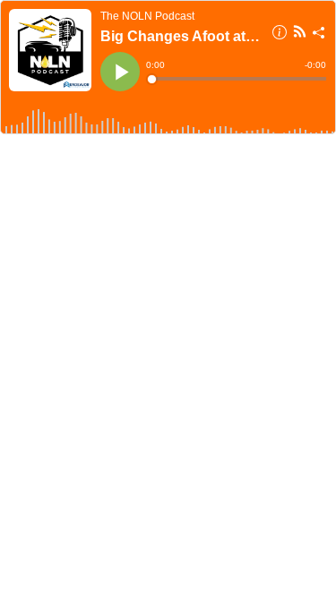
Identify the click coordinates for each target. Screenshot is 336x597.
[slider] (237, 79)
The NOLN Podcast (147, 16)
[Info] (279, 35)
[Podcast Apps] (299, 34)
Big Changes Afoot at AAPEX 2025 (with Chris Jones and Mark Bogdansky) (180, 36)
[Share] (319, 35)
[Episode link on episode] (50, 50)
